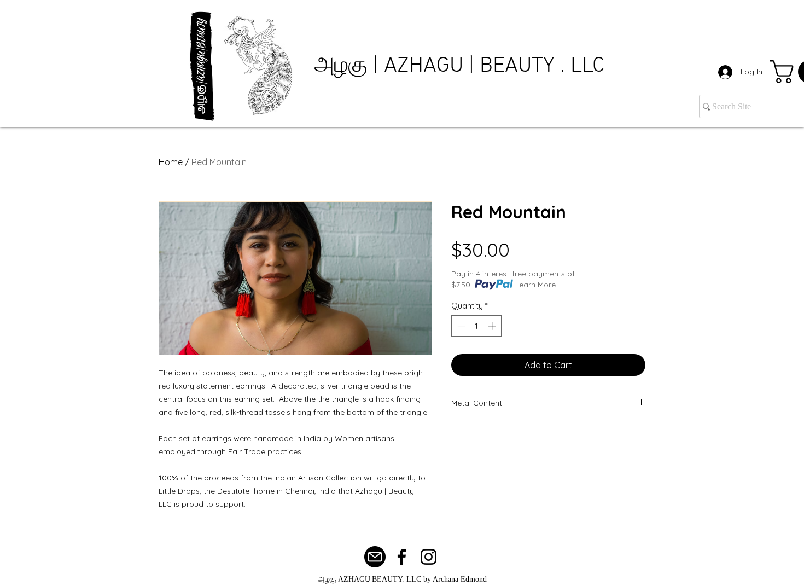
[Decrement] (460, 326)
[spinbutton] (477, 326)
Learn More (535, 284)
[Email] (375, 556)
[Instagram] (428, 556)
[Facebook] (401, 556)
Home (171, 162)
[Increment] (493, 326)
